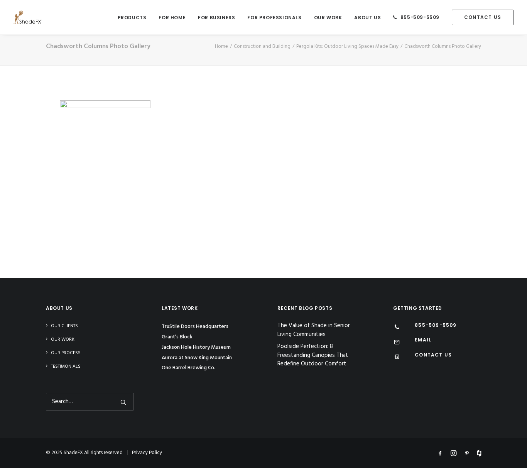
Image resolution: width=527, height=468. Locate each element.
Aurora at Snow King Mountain (197, 357)
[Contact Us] (396, 357)
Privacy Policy (147, 453)
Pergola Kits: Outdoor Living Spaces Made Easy (347, 46)
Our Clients (64, 326)
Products (132, 17)
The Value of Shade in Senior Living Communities (313, 330)
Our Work (328, 17)
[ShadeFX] (28, 17)
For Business (216, 17)
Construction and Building (262, 46)
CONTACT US (433, 354)
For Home (172, 17)
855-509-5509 (419, 17)
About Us (367, 17)
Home (221, 46)
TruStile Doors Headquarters (195, 326)
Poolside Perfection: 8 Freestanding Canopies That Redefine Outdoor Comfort (312, 355)
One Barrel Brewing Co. (188, 367)
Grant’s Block (177, 337)
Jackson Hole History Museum (196, 347)
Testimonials (66, 366)
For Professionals (274, 17)
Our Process (66, 353)
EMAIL (423, 339)
